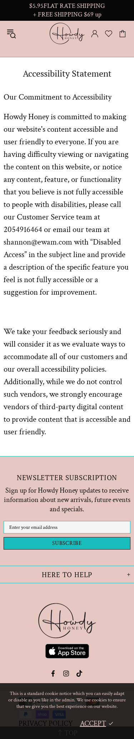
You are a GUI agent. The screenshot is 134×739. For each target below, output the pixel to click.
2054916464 (23, 229)
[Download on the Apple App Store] (67, 652)
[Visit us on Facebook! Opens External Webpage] (53, 673)
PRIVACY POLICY (46, 723)
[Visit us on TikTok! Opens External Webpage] (79, 673)
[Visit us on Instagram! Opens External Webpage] (66, 673)
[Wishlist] (108, 33)
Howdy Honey (67, 33)
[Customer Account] (94, 33)
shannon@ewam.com (38, 242)
